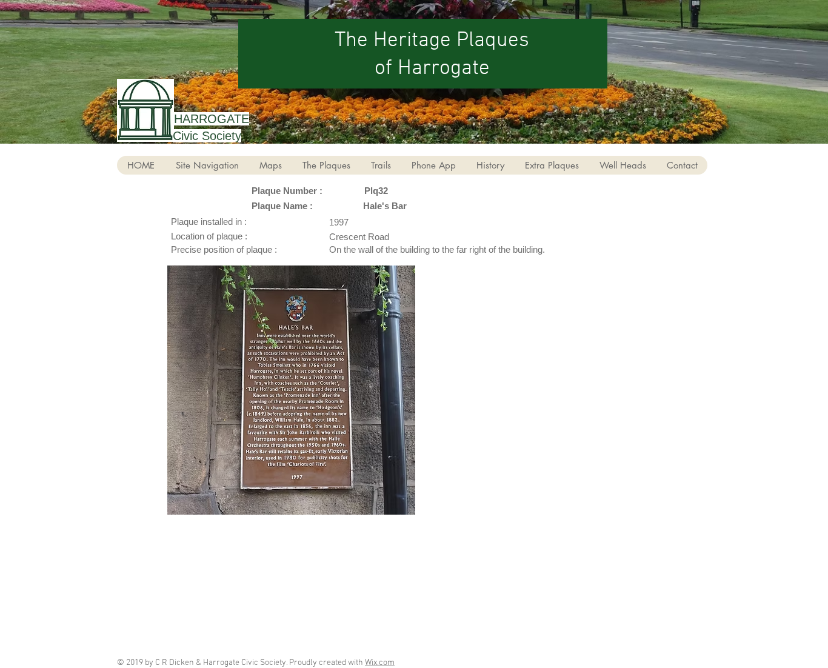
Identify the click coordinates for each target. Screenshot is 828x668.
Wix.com (380, 663)
